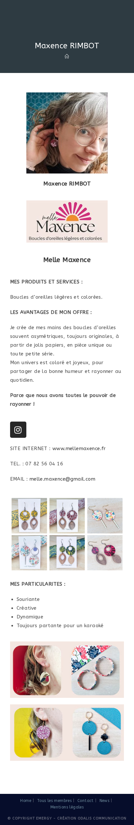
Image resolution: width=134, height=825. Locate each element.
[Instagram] (18, 430)
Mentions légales (67, 807)
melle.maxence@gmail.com (62, 479)
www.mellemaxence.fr (79, 448)
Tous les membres (54, 800)
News (105, 800)
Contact (85, 800)
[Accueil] (67, 56)
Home (25, 800)
